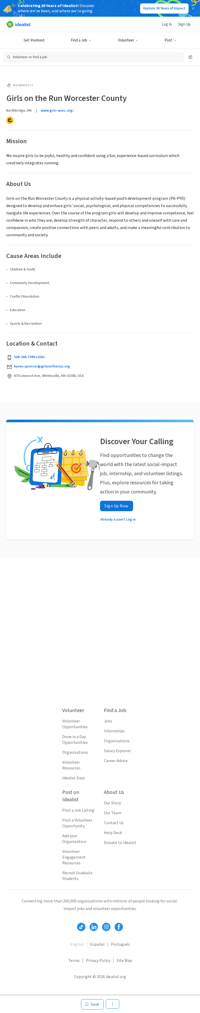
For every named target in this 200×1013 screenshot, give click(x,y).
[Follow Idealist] (81, 927)
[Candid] (10, 120)
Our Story (112, 803)
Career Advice (116, 761)
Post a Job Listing (78, 810)
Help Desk (113, 833)
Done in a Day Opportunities (75, 739)
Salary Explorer (117, 751)
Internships (114, 731)
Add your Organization (74, 839)
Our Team (112, 813)
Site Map (124, 960)
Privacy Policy (98, 960)
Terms (74, 960)
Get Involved (34, 40)
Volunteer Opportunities (75, 724)
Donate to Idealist (120, 843)
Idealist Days (73, 778)
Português (120, 944)
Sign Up (184, 24)
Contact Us (114, 823)
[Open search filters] (190, 57)
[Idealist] (18, 24)
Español (97, 944)
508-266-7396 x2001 (29, 357)
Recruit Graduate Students (77, 876)
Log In (167, 24)
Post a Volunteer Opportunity (77, 823)
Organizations (75, 752)
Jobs (108, 721)
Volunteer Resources (71, 765)
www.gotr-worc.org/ (57, 110)
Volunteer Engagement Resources (74, 857)
